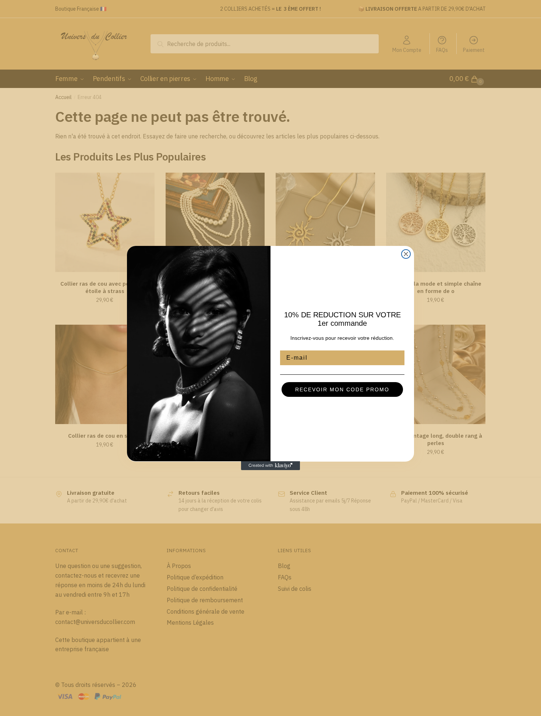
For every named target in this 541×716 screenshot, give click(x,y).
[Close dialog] (406, 254)
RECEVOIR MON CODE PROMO (342, 389)
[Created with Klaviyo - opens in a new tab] (270, 465)
